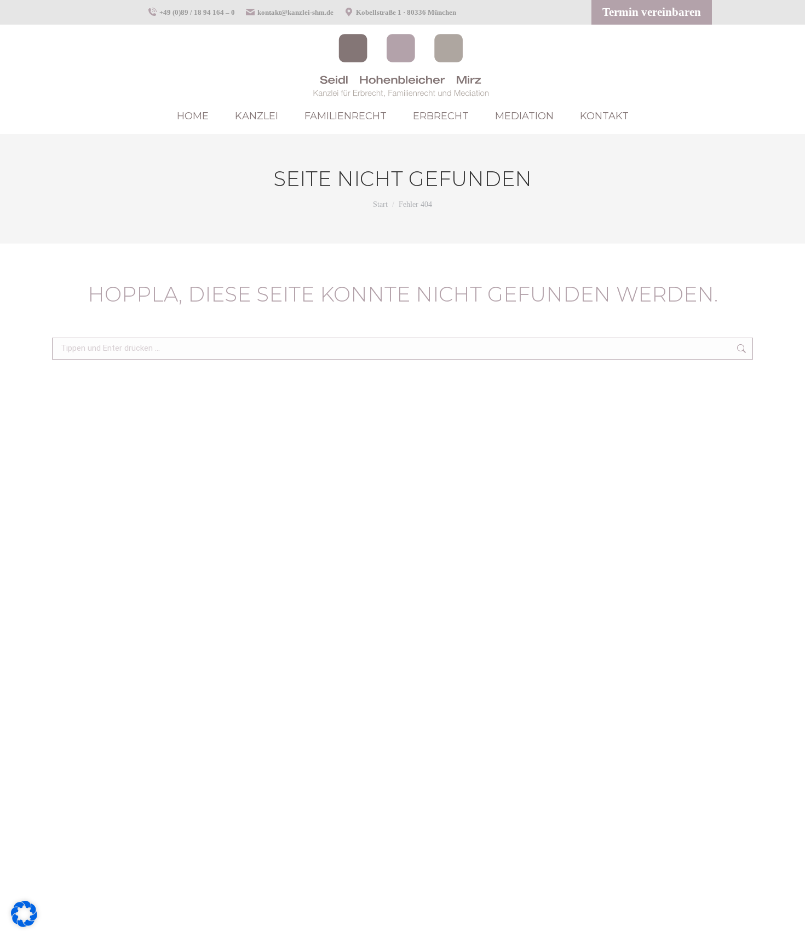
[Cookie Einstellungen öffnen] (24, 923)
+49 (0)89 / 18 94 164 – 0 (197, 12)
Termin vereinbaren (651, 12)
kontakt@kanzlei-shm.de (295, 12)
